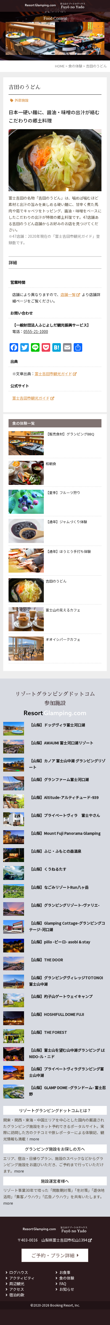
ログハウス (18, 1272)
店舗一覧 (68, 294)
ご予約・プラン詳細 (52, 1255)
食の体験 (66, 1278)
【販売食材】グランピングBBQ (70, 433)
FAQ (62, 1283)
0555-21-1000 (35, 331)
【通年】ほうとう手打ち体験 (68, 551)
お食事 (64, 1272)
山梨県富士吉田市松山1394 (64, 1240)
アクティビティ (22, 1278)
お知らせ (66, 1289)
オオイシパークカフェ (63, 639)
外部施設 (22, 100)
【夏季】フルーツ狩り (63, 492)
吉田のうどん (56, 581)
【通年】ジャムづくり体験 (66, 521)
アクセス (16, 1289)
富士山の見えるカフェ (63, 609)
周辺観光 (16, 1283)
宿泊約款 (16, 1294)
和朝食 (51, 463)
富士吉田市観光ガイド (53, 373)
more (34, 1139)
